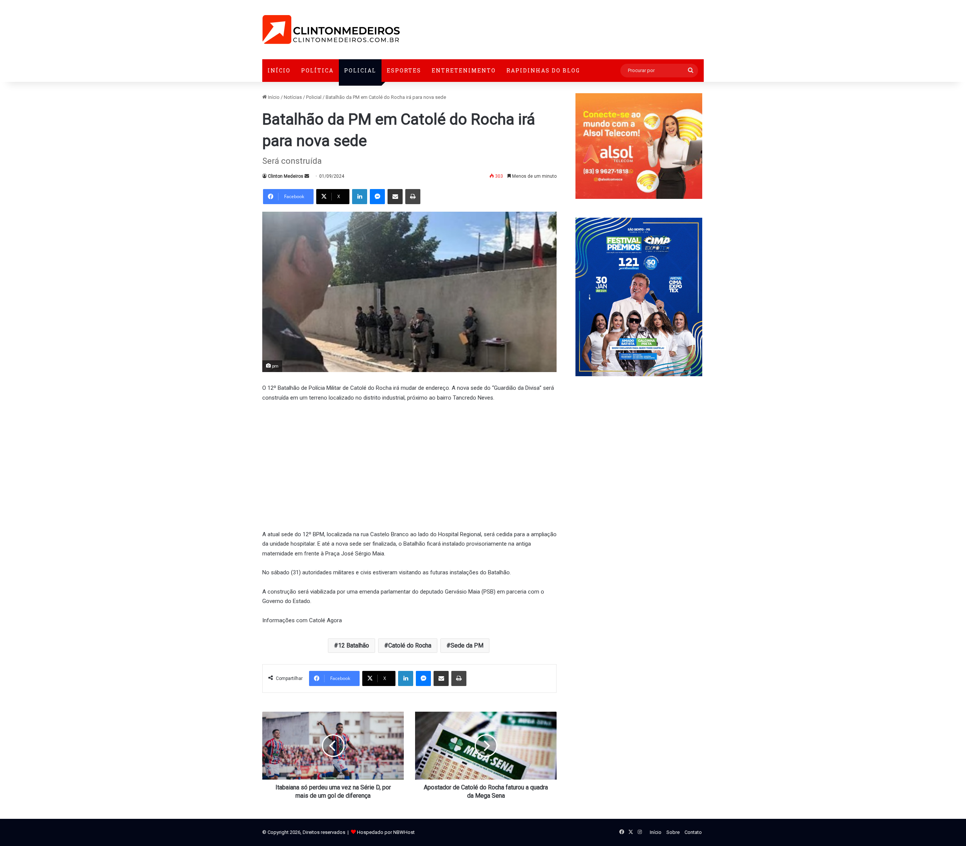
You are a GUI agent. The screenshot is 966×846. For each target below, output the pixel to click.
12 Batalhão (353, 645)
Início (279, 70)
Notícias (293, 97)
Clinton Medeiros (285, 176)
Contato (693, 832)
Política (317, 70)
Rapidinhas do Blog (543, 70)
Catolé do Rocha (409, 645)
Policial (360, 70)
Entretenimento (464, 70)
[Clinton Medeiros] (331, 29)
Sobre (673, 832)
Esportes (404, 70)
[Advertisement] (409, 465)
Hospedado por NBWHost (386, 832)
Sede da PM (467, 645)
